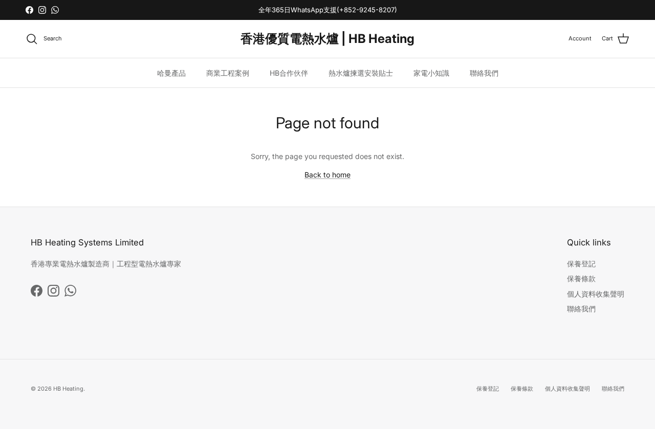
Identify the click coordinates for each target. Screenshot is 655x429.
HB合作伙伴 (289, 73)
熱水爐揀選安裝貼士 (361, 73)
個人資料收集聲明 (595, 293)
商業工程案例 (227, 73)
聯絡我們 (484, 73)
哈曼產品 (171, 73)
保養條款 (581, 278)
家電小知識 (431, 73)
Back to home (327, 174)
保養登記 (581, 263)
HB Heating (68, 388)
